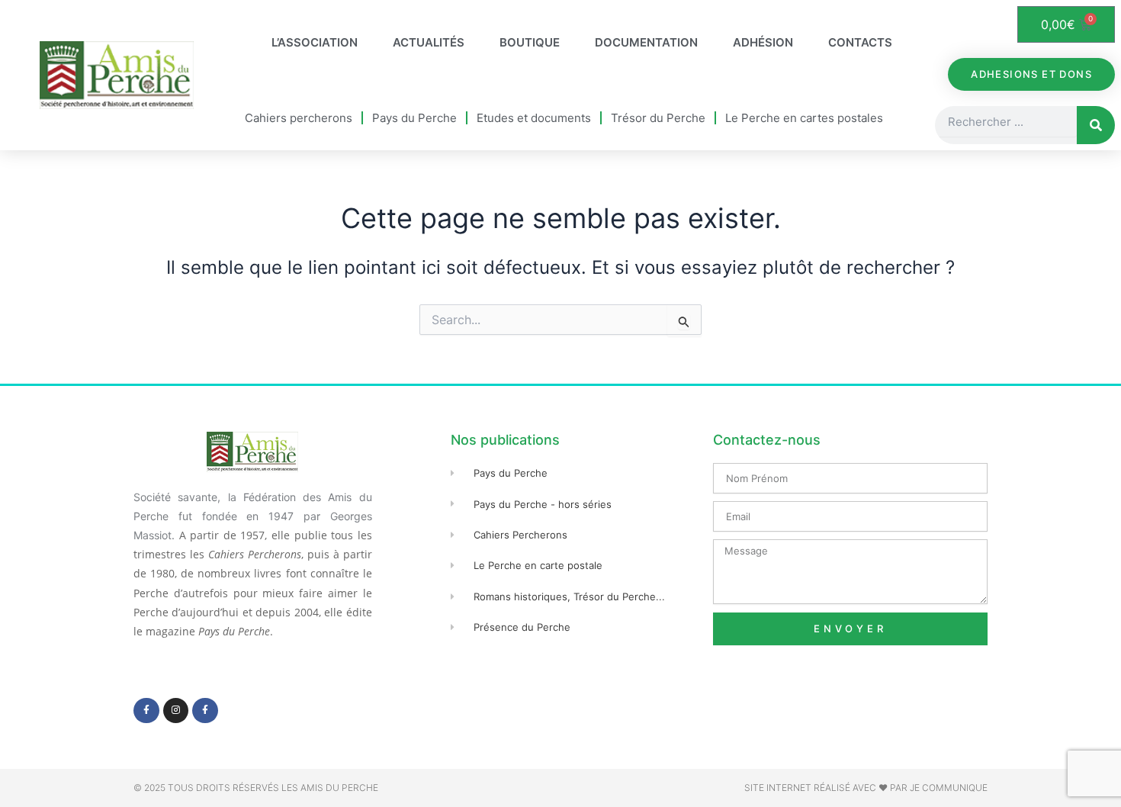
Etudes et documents (534, 118)
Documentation (646, 42)
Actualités (428, 42)
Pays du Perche (414, 118)
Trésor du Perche (658, 118)
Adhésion (763, 42)
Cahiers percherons (298, 118)
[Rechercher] (1096, 125)
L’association (314, 42)
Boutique (529, 42)
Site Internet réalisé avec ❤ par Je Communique (866, 787)
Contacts (860, 42)
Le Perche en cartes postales (804, 118)
